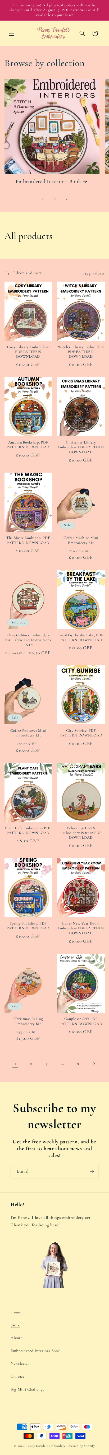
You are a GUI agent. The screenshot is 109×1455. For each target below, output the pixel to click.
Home (16, 1312)
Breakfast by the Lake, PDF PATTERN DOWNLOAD (80, 637)
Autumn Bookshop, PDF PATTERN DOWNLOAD (28, 444)
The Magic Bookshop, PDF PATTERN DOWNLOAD (28, 540)
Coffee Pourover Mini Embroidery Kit (28, 733)
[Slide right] (66, 199)
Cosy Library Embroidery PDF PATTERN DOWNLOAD (28, 352)
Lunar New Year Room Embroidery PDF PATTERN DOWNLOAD (81, 928)
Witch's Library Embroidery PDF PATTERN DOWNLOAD (81, 352)
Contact (17, 1376)
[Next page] (93, 1063)
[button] (11, 33)
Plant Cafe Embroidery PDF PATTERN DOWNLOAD (28, 830)
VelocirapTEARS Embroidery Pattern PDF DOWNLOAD (80, 833)
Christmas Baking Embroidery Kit (28, 1021)
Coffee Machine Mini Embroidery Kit (80, 540)
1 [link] (15, 1063)
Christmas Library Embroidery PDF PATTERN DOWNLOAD (81, 447)
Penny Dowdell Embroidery (45, 1446)
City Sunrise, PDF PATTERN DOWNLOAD (81, 733)
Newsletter (20, 1363)
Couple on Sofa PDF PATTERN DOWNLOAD (81, 1021)
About (16, 1337)
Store (15, 1325)
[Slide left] (42, 199)
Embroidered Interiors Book (48, 181)
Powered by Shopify (80, 1446)
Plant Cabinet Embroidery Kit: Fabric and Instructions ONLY (28, 640)
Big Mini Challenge (27, 1389)
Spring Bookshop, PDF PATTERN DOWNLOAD (28, 925)
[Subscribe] (91, 1171)
